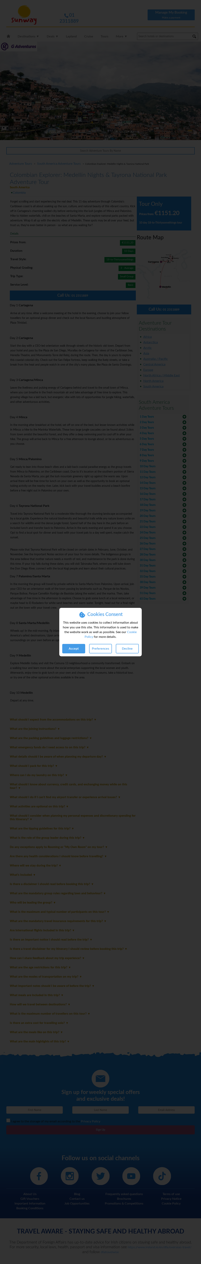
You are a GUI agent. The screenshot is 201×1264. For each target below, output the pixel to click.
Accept (74, 648)
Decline (127, 648)
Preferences (100, 648)
